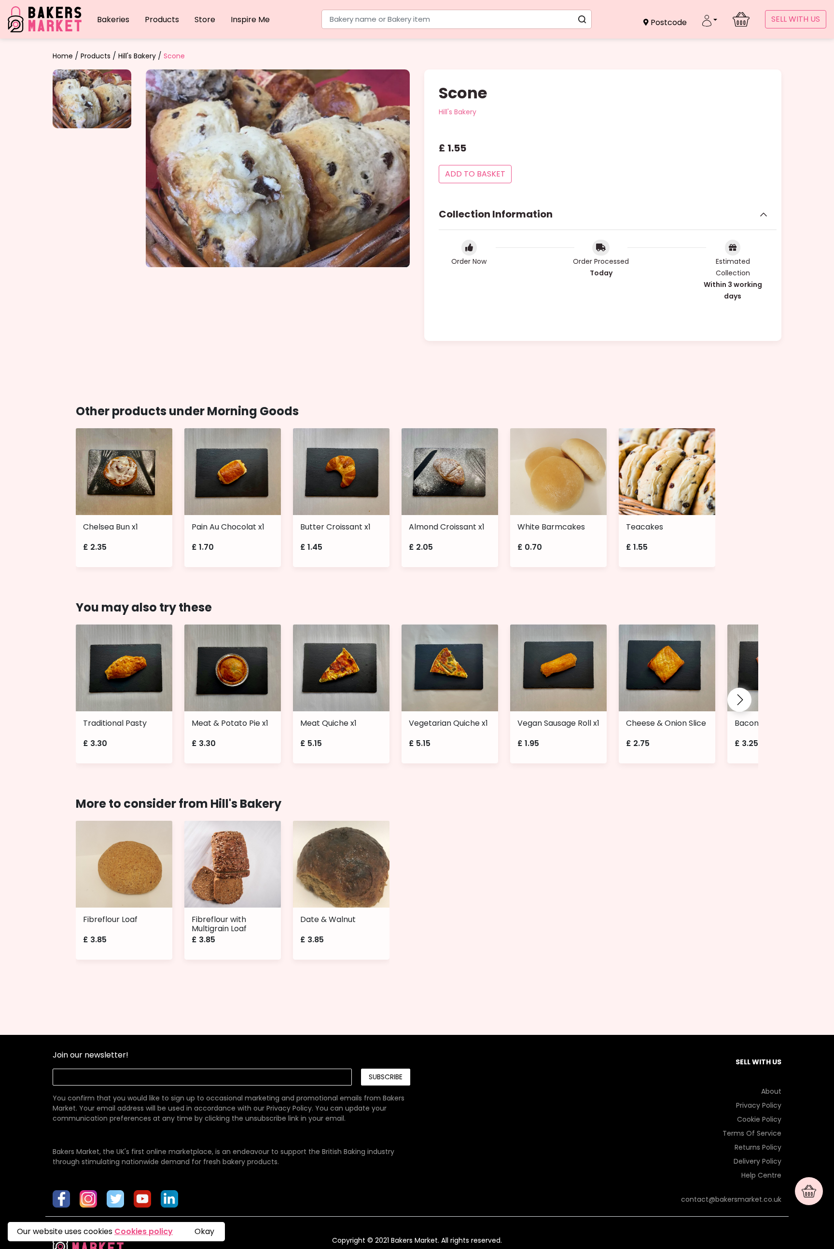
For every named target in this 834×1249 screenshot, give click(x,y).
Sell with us (795, 19)
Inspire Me (250, 19)
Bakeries (113, 19)
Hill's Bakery (137, 56)
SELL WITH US (758, 1062)
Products (162, 19)
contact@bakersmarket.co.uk (731, 1199)
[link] (231, 1098)
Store (205, 19)
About (771, 1091)
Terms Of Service (752, 1133)
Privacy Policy (289, 1108)
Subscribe (386, 1077)
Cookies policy (143, 1231)
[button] (665, 22)
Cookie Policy (759, 1119)
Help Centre (761, 1175)
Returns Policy (758, 1147)
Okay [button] (204, 1231)
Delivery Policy (757, 1161)
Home (63, 56)
